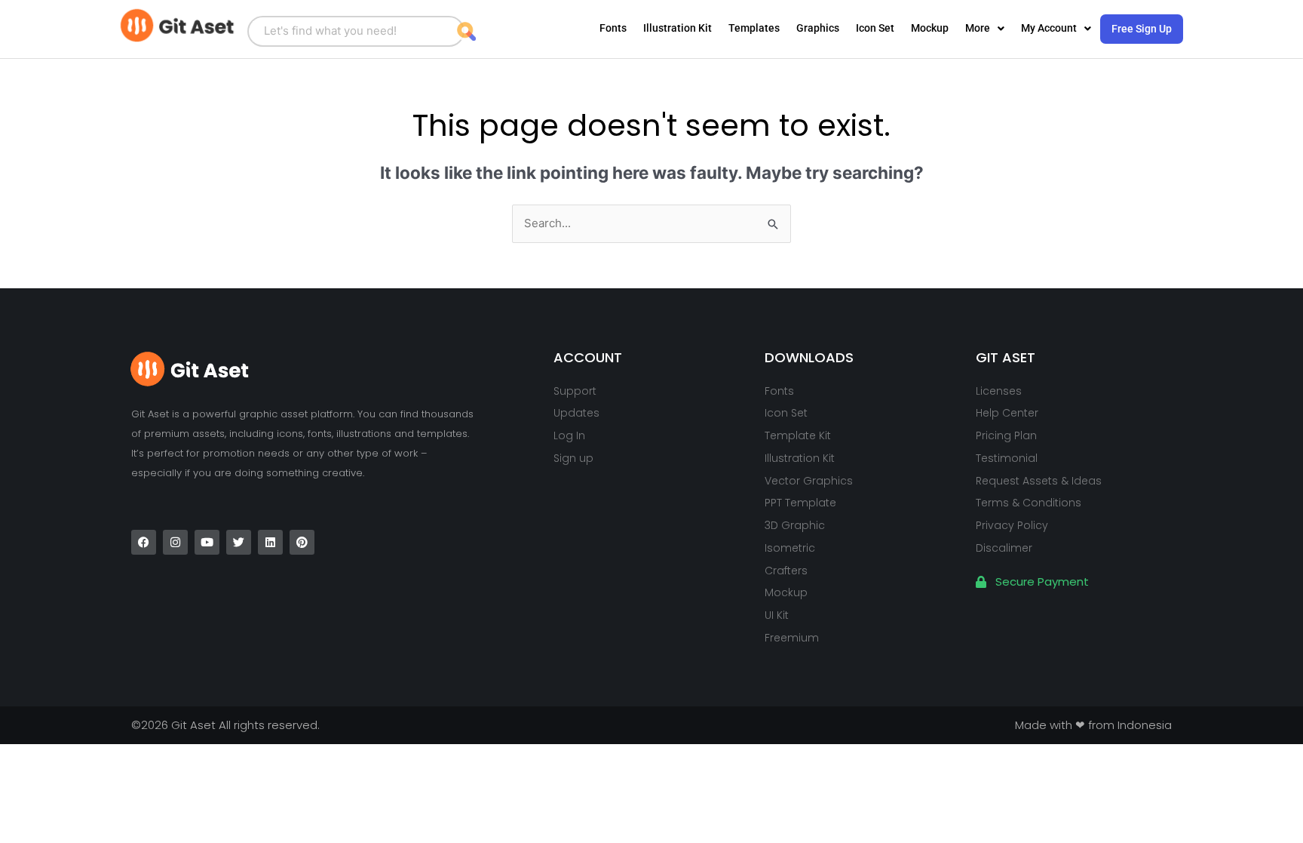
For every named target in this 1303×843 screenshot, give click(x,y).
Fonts (613, 28)
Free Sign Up (1141, 29)
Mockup (930, 28)
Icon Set (875, 28)
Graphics (817, 28)
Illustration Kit (677, 28)
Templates (754, 28)
